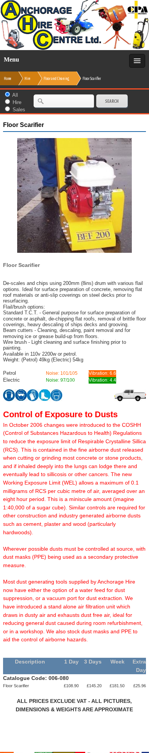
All (15, 95)
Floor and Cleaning (56, 78)
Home (7, 78)
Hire (17, 102)
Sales (19, 109)
